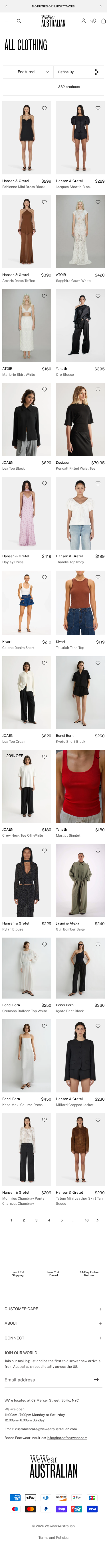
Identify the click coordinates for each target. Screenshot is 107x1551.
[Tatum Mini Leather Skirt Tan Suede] (80, 1149)
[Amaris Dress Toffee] (26, 231)
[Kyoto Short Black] (80, 692)
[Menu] (6, 21)
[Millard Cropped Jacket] (80, 1055)
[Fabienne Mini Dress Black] (26, 137)
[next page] (98, 1220)
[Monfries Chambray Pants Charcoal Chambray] (26, 1149)
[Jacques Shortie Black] (80, 137)
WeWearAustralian (60, 1526)
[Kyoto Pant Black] (80, 968)
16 (86, 1220)
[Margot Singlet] (80, 786)
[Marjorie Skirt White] (26, 325)
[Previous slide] (6, 6)
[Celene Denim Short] (26, 603)
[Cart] (103, 21)
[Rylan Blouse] (26, 880)
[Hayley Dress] (26, 513)
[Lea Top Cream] (26, 692)
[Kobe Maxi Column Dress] (26, 1055)
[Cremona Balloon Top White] (26, 968)
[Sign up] (96, 1380)
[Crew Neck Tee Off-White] (26, 786)
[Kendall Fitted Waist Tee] (80, 419)
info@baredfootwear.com (67, 1438)
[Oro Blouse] (80, 325)
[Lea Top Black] (26, 419)
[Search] (19, 21)
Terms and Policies (53, 1538)
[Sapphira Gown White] (80, 231)
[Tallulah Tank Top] (80, 603)
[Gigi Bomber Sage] (80, 880)
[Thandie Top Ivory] (80, 513)
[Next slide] (100, 6)
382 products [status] (69, 87)
